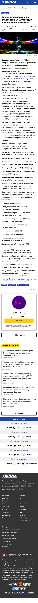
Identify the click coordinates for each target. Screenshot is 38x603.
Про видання (6, 527)
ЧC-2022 (5, 509)
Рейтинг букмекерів (26, 518)
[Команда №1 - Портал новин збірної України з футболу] (8, 2)
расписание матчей (9, 74)
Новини (5, 13)
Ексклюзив (5, 501)
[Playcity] (12, 584)
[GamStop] (19, 588)
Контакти (5, 547)
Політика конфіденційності (11, 530)
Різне (21, 512)
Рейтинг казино (24, 521)
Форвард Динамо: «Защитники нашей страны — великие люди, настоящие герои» (19, 280)
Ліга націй (5, 512)
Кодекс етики (6, 541)
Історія (21, 506)
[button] (28, 3)
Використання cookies (9, 532)
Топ (20, 498)
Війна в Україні (24, 504)
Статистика (23, 509)
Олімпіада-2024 (7, 515)
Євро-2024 (5, 506)
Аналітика (5, 495)
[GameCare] (29, 592)
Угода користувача (8, 535)
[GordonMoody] (25, 584)
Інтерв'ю (5, 498)
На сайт (19, 321)
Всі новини (19, 413)
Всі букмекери (19, 335)
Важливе (22, 501)
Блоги (4, 504)
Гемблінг (22, 515)
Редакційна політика (9, 538)
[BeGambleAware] (14, 593)
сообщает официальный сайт (23, 76)
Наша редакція (7, 544)
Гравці (4, 518)
